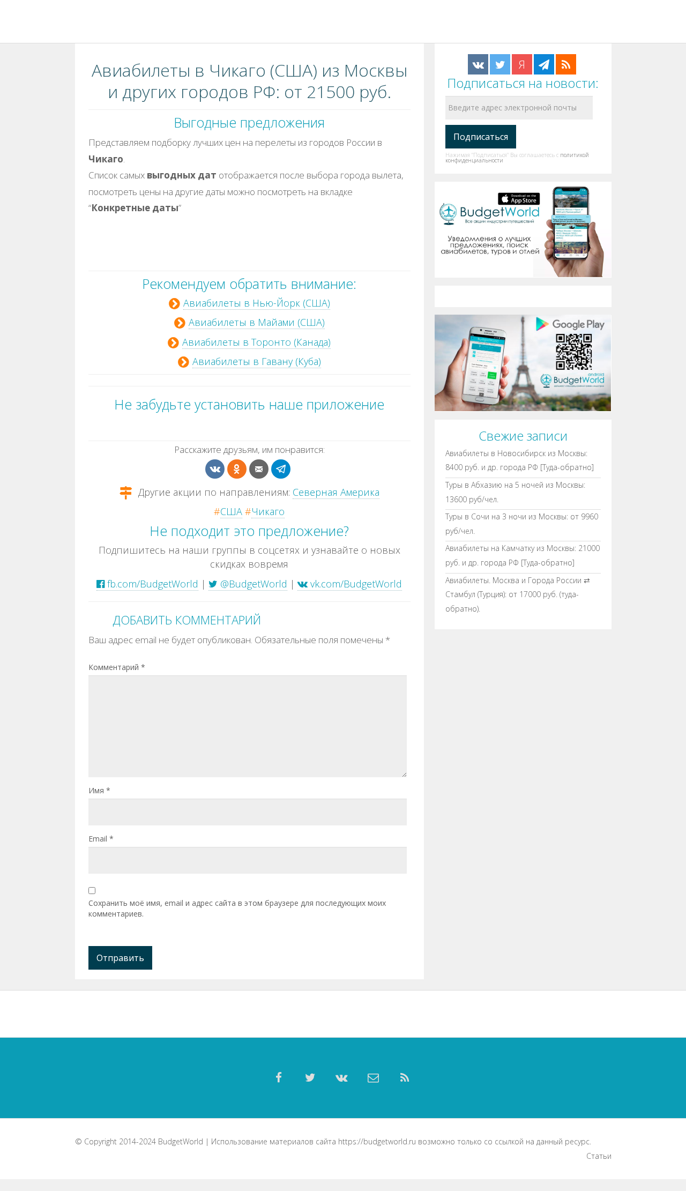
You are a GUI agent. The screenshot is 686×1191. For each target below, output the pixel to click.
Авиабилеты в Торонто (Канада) (256, 342)
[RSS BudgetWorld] (566, 64)
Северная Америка (336, 492)
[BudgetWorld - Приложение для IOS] (523, 229)
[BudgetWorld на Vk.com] (478, 64)
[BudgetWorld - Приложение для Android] (523, 362)
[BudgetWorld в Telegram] (544, 64)
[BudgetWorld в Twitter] (500, 64)
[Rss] (405, 1078)
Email (101, 838)
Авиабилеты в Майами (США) (257, 322)
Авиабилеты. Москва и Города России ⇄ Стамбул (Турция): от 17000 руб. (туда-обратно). (517, 594)
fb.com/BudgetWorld (151, 583)
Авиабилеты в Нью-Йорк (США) (256, 302)
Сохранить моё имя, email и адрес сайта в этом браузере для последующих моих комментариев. (237, 908)
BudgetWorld (180, 1141)
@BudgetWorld (252, 583)
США (231, 511)
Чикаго (268, 511)
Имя (99, 790)
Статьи (599, 1156)
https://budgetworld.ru (377, 1141)
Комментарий (116, 667)
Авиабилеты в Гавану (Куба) (256, 361)
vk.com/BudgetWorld (355, 583)
